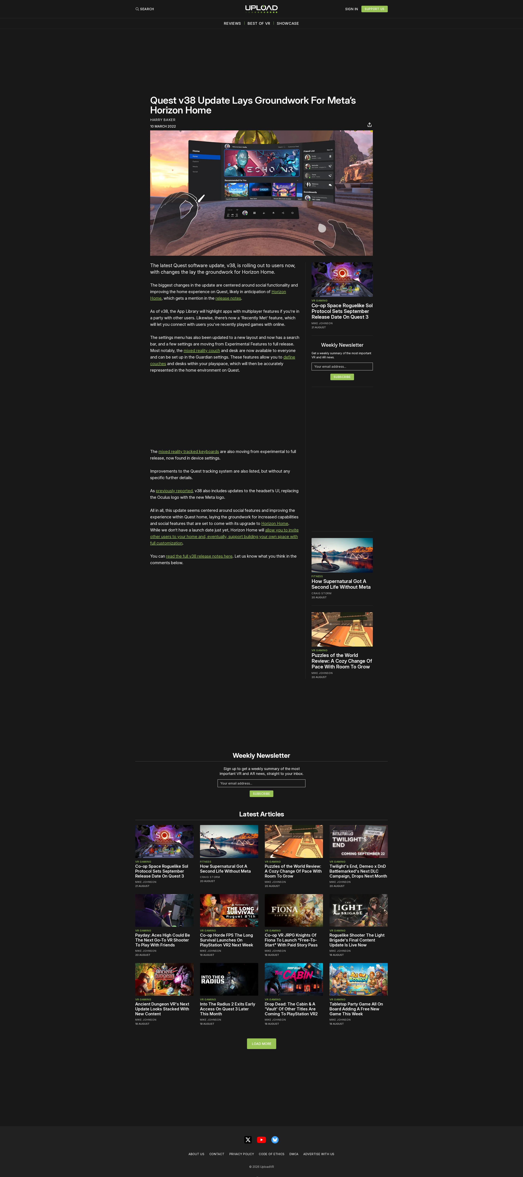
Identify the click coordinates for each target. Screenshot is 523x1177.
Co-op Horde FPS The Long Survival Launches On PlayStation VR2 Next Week (226, 940)
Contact (217, 1154)
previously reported (174, 490)
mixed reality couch (202, 350)
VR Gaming (319, 300)
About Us (197, 1154)
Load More (261, 1044)
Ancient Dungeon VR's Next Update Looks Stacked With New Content (162, 1009)
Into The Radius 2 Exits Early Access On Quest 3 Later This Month (227, 1009)
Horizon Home (274, 523)
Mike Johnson (322, 323)
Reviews (232, 23)
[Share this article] (369, 124)
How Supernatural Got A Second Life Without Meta (341, 584)
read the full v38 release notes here (199, 556)
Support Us (374, 9)
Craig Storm (322, 593)
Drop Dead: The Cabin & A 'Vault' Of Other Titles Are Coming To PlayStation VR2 (291, 1009)
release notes (228, 298)
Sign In (351, 9)
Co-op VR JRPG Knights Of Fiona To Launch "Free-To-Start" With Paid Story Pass (291, 940)
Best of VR (259, 23)
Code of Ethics (272, 1154)
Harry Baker (162, 119)
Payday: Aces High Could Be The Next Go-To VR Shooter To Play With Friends (162, 940)
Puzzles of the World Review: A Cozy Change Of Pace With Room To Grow (342, 661)
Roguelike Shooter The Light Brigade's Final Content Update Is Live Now (357, 940)
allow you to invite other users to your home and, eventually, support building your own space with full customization (224, 537)
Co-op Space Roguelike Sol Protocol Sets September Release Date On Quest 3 (342, 311)
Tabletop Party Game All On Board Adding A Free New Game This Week (356, 1009)
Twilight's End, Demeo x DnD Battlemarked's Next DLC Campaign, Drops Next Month (358, 871)
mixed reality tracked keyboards (189, 451)
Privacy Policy (241, 1154)
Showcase (288, 23)
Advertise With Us (318, 1154)
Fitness (317, 576)
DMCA (293, 1154)
